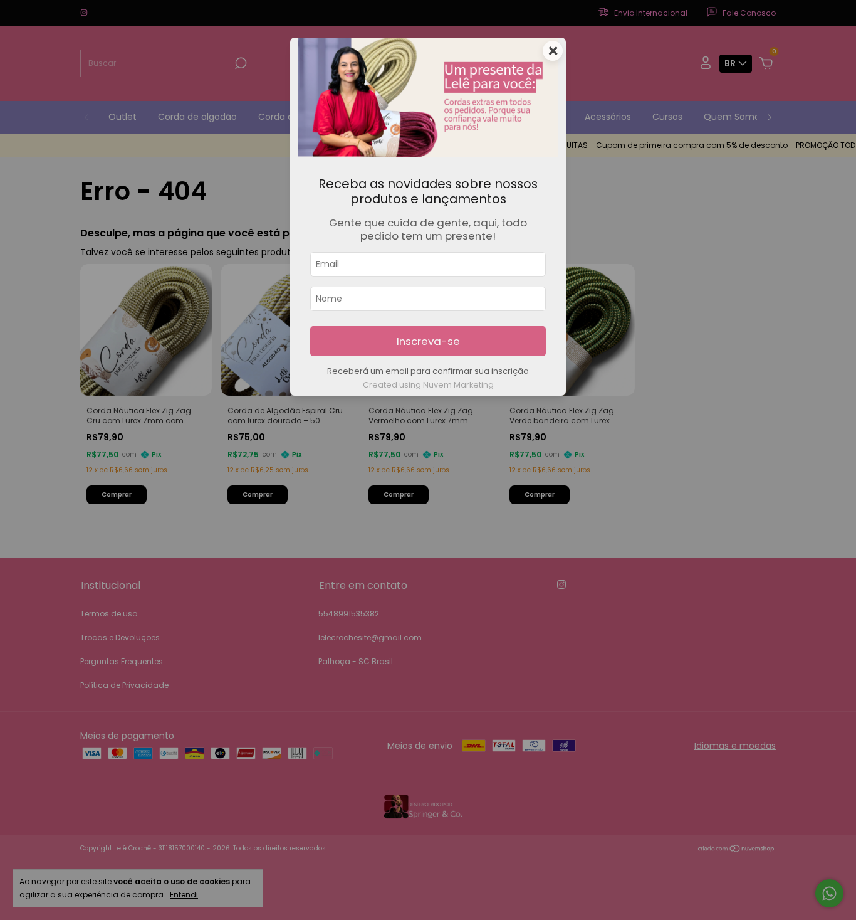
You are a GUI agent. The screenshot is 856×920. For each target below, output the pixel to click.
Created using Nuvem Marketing (428, 384)
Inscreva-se (428, 341)
